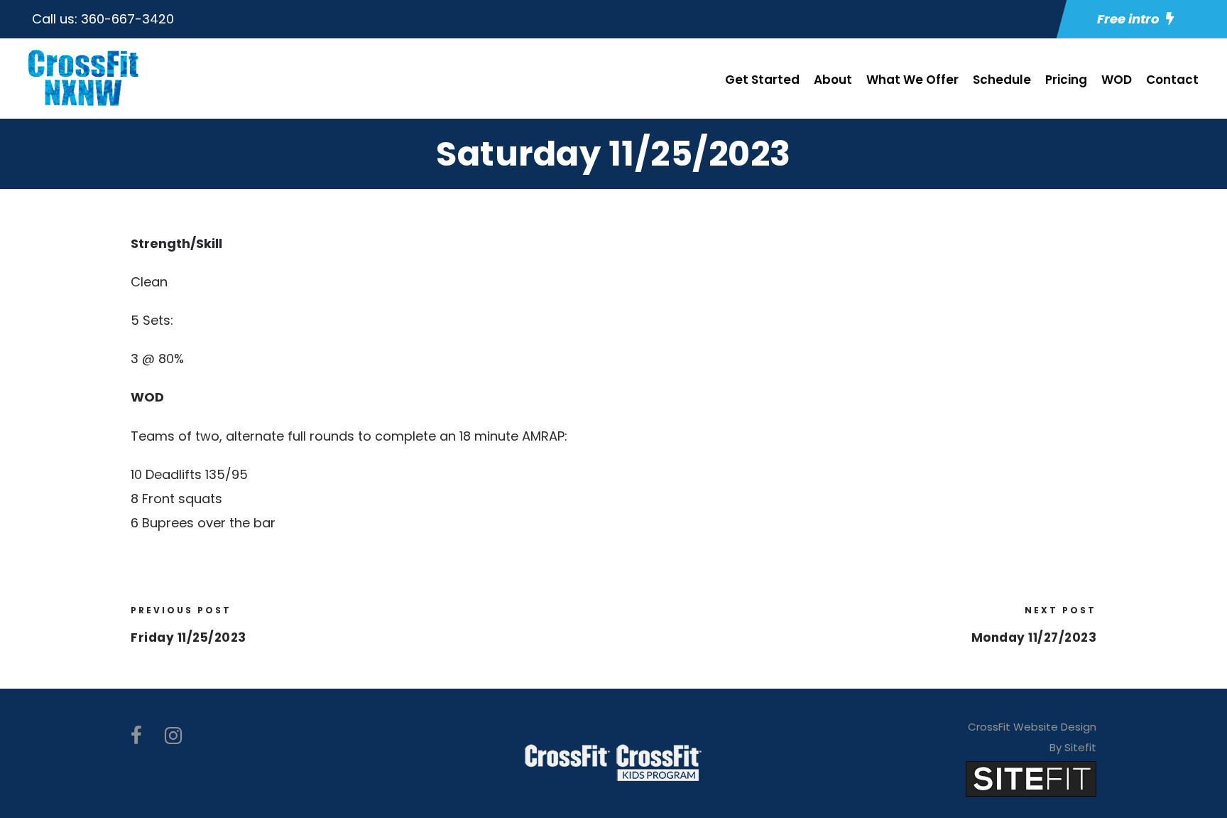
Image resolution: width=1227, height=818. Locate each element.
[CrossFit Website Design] (1031, 777)
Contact (1172, 79)
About (833, 79)
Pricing (1066, 79)
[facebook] (136, 736)
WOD (1116, 79)
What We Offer (912, 79)
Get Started (762, 79)
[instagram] (173, 736)
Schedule (1002, 79)
